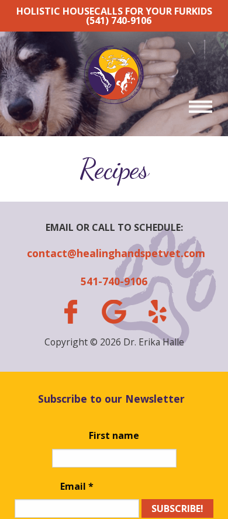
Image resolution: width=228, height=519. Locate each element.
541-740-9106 (114, 281)
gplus (114, 312)
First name (114, 435)
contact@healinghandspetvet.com (114, 253)
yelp (157, 311)
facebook (70, 312)
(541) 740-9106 (118, 20)
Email (77, 486)
